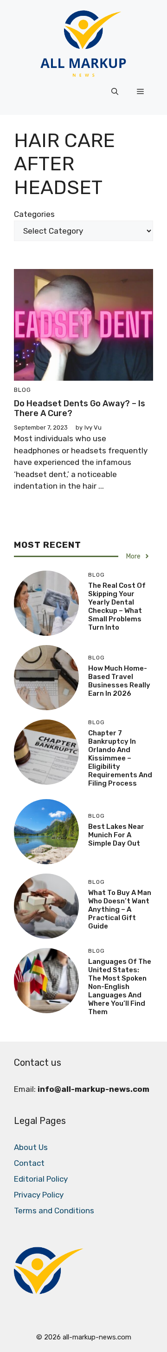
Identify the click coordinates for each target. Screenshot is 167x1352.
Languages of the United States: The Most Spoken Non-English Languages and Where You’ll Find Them (119, 986)
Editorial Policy (41, 1179)
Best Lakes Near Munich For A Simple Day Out (116, 835)
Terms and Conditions (54, 1210)
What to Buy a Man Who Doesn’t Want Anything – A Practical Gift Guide (119, 909)
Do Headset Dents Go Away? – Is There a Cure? (79, 408)
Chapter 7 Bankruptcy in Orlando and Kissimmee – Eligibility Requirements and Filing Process (120, 758)
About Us (31, 1147)
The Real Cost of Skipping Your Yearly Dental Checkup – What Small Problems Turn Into (117, 606)
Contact (29, 1163)
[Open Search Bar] (115, 92)
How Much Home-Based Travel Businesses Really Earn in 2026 (119, 681)
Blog (22, 389)
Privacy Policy (39, 1194)
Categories (34, 214)
